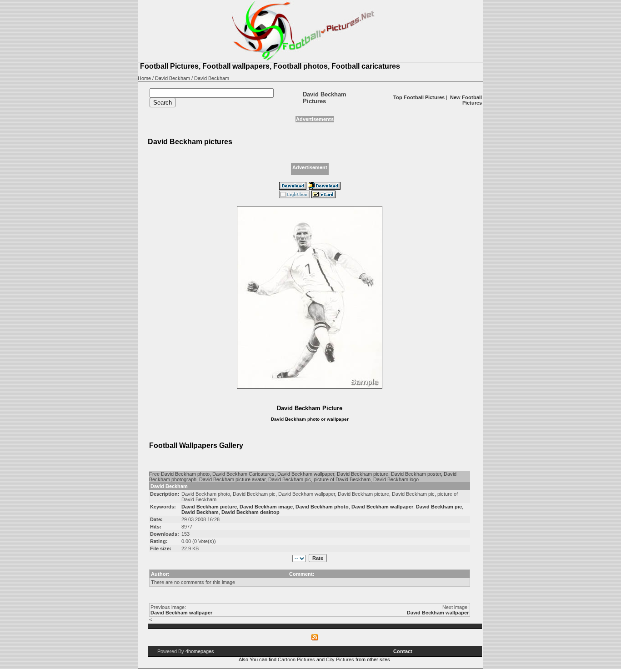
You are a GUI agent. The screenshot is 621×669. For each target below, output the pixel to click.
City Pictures (340, 659)
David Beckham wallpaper (181, 612)
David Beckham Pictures (324, 98)
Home (144, 78)
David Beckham (172, 78)
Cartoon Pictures (296, 659)
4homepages (199, 651)
